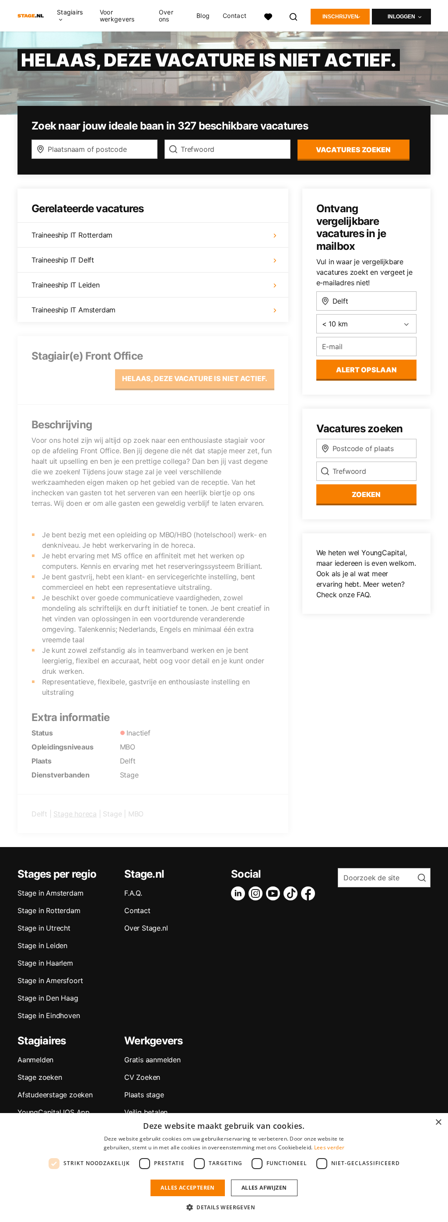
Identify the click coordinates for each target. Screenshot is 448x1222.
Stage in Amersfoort (50, 980)
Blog (203, 15)
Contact (234, 15)
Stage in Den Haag (48, 998)
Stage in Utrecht (44, 928)
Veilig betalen (146, 1112)
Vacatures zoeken (353, 149)
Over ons (166, 16)
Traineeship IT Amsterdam (74, 309)
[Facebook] (309, 893)
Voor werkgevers (117, 16)
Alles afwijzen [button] (264, 1187)
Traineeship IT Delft (63, 260)
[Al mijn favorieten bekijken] (268, 16)
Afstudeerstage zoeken (55, 1094)
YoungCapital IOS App (54, 1112)
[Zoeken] (293, 16)
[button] (224, 1207)
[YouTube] (275, 893)
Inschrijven (340, 17)
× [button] (438, 1122)
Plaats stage (144, 1094)
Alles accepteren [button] (187, 1187)
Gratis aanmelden (152, 1059)
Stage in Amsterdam (50, 893)
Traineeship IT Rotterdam (72, 235)
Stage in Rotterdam (49, 910)
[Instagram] (257, 893)
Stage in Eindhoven (49, 1015)
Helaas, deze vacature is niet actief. (194, 378)
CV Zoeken (142, 1077)
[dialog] (224, 1167)
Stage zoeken (40, 1077)
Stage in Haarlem (45, 963)
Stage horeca (75, 813)
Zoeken (366, 494)
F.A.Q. (133, 893)
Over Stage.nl (146, 928)
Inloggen (401, 17)
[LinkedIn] (239, 893)
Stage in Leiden (42, 945)
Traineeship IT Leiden (66, 284)
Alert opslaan (366, 369)
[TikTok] (292, 893)
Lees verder (329, 1147)
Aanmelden (35, 1059)
